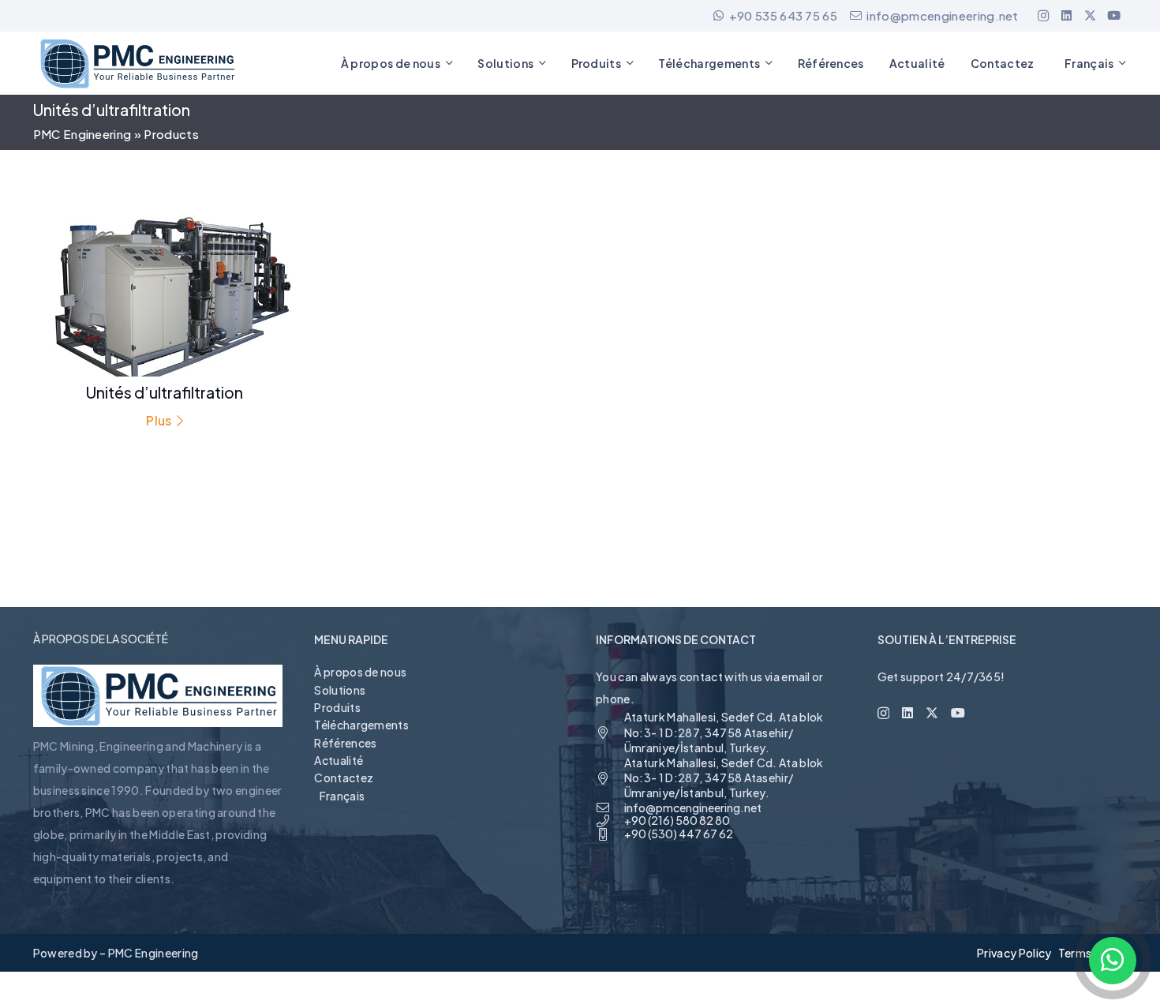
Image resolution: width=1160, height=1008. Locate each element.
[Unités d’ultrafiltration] (165, 316)
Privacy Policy (1014, 953)
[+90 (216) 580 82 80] (610, 821)
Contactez (343, 777)
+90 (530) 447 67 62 (678, 833)
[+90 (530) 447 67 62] (610, 834)
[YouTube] (1114, 16)
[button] (449, 63)
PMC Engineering (82, 133)
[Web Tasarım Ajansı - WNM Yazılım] (580, 990)
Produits (337, 707)
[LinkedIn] (1067, 16)
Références (345, 743)
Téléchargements (361, 725)
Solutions (339, 690)
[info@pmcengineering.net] (610, 807)
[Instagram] (1043, 16)
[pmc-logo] (136, 63)
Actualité (338, 760)
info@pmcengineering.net (692, 807)
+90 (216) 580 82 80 (677, 820)
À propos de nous (360, 672)
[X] (1090, 16)
